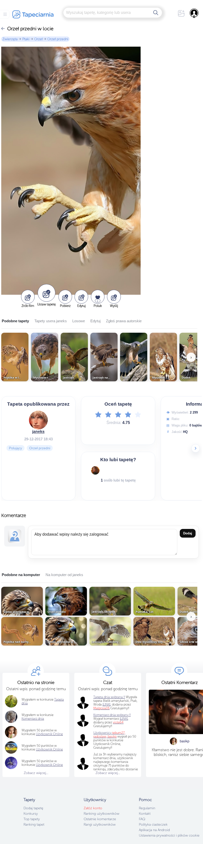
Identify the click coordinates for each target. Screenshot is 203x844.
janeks (38, 431)
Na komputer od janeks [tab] (64, 575)
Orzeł (38, 39)
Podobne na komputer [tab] (21, 575)
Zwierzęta (10, 39)
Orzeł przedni (57, 39)
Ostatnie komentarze (100, 819)
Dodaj (187, 533)
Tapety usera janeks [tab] (50, 321)
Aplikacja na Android (154, 830)
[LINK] (124, 718)
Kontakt (145, 814)
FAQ (142, 819)
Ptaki (25, 39)
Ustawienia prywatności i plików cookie (169, 835)
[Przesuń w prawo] (195, 448)
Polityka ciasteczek (153, 824)
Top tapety (32, 819)
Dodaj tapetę (33, 808)
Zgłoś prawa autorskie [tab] (124, 321)
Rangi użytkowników (100, 824)
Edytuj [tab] (95, 321)
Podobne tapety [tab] (15, 321)
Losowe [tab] (78, 321)
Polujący (15, 448)
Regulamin (147, 808)
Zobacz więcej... (36, 773)
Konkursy (31, 814)
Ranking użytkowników (101, 814)
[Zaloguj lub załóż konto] (194, 13)
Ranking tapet (34, 824)
